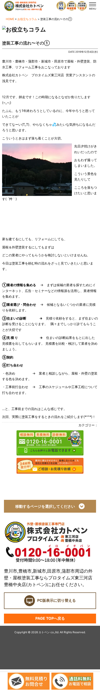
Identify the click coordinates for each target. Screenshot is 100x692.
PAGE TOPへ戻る (50, 618)
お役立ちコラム (27, 19)
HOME (10, 19)
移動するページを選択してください (47, 506)
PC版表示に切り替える (56, 600)
